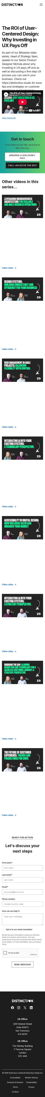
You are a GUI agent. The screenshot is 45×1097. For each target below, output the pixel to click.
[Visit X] (26, 1007)
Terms (15, 1087)
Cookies (15, 1092)
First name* (7, 863)
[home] (11, 4)
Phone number (8, 899)
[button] (40, 4)
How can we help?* (11, 911)
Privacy (31, 1087)
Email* (5, 887)
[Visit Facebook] (13, 1007)
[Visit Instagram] (19, 1007)
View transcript (9, 118)
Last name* (7, 875)
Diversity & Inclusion (15, 1082)
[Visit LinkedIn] (32, 1007)
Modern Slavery (31, 1078)
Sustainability (31, 1082)
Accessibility (15, 1078)
